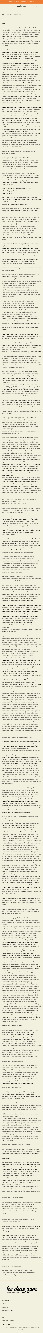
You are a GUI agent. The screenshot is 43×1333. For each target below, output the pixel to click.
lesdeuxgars (13, 1327)
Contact (4, 1314)
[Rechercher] (6, 6)
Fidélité (5, 1307)
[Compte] (36, 6)
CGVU (3, 1317)
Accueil (4, 1304)
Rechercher (6, 1300)
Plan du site (6, 1324)
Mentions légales (8, 1321)
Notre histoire (7, 1310)
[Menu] (2, 6)
